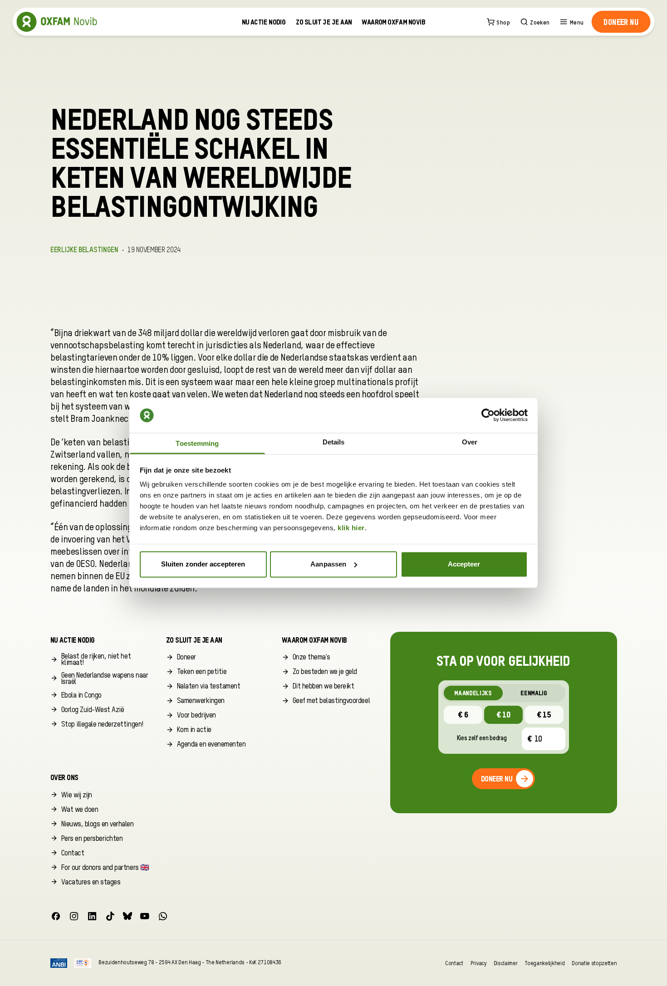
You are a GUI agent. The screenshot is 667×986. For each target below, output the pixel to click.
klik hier (351, 528)
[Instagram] (74, 916)
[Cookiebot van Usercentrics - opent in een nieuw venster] (488, 415)
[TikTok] (110, 916)
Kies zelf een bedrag (482, 738)
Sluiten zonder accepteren (203, 564)
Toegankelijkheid (544, 963)
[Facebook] (55, 916)
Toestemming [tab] (197, 444)
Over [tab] (469, 442)
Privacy (478, 963)
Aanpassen (328, 564)
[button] (621, 22)
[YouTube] (144, 916)
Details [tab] (334, 442)
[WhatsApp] (162, 916)
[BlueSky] (127, 916)
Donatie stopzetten (594, 963)
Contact (454, 963)
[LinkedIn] (92, 916)
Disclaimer (506, 963)
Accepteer (464, 564)
